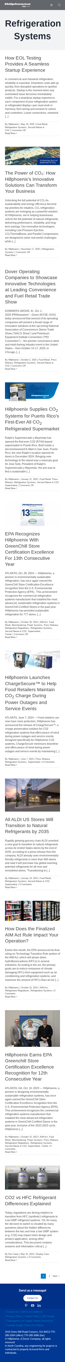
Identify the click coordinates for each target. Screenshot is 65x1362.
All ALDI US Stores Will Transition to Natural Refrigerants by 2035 (29, 825)
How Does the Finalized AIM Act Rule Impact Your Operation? (31, 934)
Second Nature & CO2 (47, 482)
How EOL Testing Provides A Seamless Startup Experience (27, 64)
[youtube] (32, 1305)
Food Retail (41, 124)
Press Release (51, 625)
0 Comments (48, 762)
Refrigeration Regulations (17, 628)
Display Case (42, 1254)
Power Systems (34, 625)
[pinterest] (26, 1305)
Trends (8, 634)
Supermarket (11, 485)
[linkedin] (39, 1305)
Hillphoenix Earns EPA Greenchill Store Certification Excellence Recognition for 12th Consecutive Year (29, 1067)
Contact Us (32, 1298)
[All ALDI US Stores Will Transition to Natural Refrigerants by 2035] (32, 795)
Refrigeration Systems (15, 127)
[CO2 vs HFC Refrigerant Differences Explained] (32, 1178)
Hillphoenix (13, 124)
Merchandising (19, 625)
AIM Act (44, 622)
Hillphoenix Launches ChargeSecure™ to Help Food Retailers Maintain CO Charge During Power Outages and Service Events (30, 693)
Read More (10, 133)
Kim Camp (13, 1254)
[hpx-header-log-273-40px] (17, 4)
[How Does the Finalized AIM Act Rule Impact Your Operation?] (32, 911)
